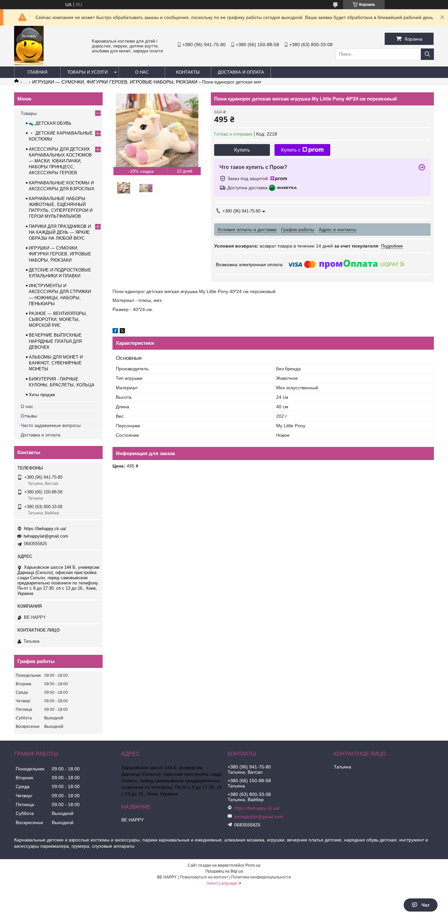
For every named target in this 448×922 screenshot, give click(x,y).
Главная (37, 72)
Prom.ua (252, 865)
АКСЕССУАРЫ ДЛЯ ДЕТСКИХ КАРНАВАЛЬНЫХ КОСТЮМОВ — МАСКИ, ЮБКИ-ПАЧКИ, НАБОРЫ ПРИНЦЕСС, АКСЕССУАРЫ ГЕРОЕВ (60, 161)
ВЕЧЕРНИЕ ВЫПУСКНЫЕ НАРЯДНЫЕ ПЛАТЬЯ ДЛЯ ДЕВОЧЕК (55, 341)
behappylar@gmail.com (46, 536)
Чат (425, 905)
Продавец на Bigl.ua (224, 871)
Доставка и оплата (241, 72)
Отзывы (29, 415)
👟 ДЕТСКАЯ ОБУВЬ (50, 123)
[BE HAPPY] (29, 63)
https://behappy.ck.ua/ (45, 528)
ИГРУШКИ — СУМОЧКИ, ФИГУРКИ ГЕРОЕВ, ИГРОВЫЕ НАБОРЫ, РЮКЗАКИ (114, 81)
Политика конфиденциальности (261, 877)
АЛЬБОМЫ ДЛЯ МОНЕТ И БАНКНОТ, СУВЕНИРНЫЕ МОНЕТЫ (56, 363)
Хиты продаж (42, 394)
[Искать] (427, 54)
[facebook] (115, 331)
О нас (142, 72)
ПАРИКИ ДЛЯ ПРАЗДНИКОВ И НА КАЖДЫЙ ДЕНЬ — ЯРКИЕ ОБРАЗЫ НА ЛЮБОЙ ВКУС (60, 232)
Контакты (188, 72)
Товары (29, 113)
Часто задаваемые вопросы (51, 425)
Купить (242, 150)
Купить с (291, 150)
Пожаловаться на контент (204, 877)
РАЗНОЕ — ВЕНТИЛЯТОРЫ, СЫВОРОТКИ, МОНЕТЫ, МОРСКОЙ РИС (58, 319)
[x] (122, 331)
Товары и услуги (87, 72)
